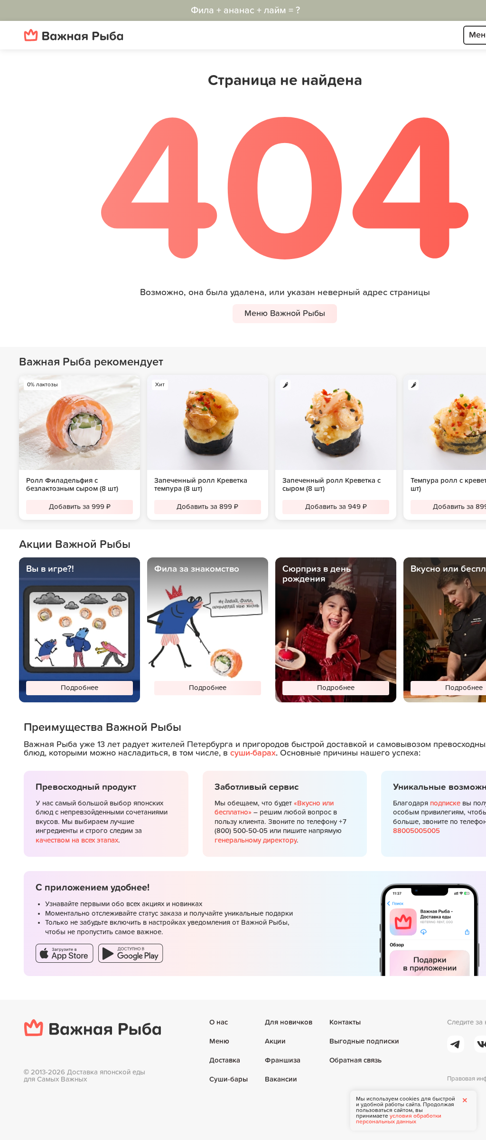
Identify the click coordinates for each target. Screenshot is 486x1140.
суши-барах (253, 753)
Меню (219, 1041)
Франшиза (282, 1060)
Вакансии (281, 1079)
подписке (445, 803)
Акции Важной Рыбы (75, 544)
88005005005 (416, 830)
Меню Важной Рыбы (284, 313)
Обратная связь (355, 1060)
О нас (218, 1022)
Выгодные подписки (364, 1041)
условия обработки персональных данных (398, 1119)
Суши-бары (228, 1079)
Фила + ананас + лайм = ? (245, 10)
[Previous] (14, 448)
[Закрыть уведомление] (465, 1100)
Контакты (345, 1022)
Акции (275, 1041)
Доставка (224, 1060)
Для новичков (288, 1022)
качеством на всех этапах (77, 840)
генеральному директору (256, 840)
